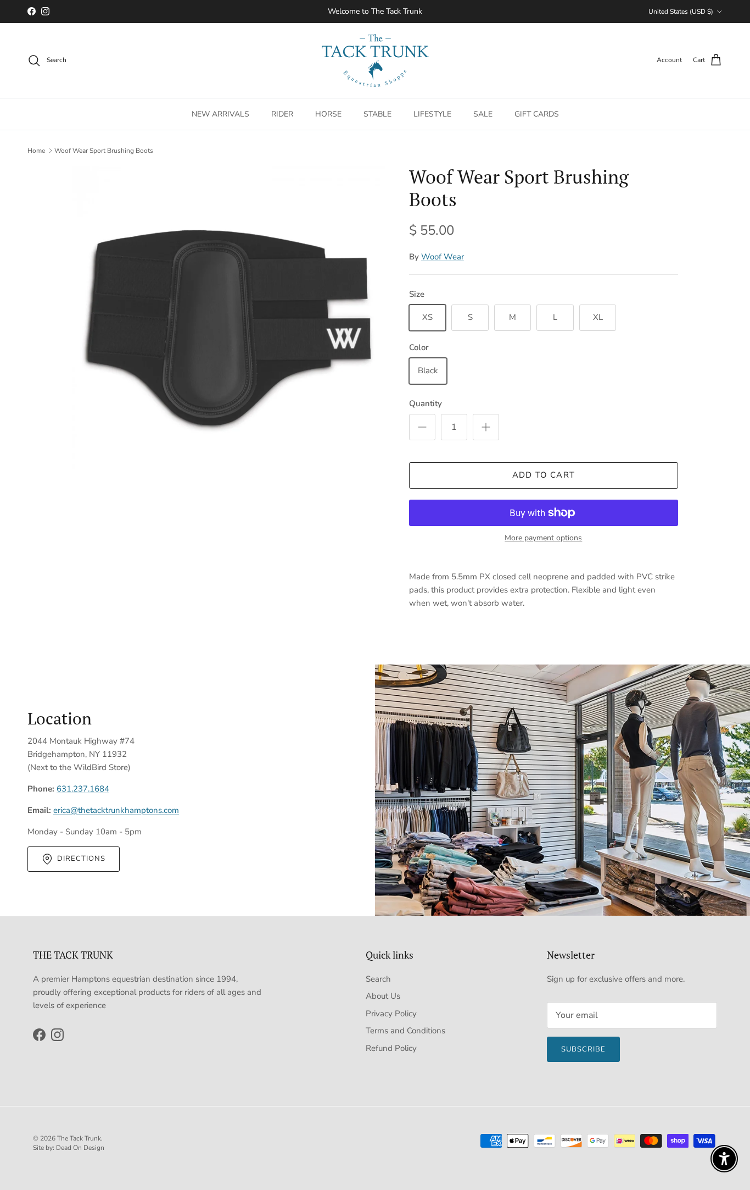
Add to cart (543, 474)
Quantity (425, 403)
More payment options (543, 538)
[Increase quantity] (486, 427)
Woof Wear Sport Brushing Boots (103, 150)
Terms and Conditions (405, 1030)
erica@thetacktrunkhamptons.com (116, 810)
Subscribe (583, 1049)
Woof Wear (442, 256)
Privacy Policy (391, 1013)
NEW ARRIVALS (220, 113)
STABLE (377, 113)
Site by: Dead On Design (68, 1147)
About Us (383, 995)
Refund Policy (391, 1048)
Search (378, 978)
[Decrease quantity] (422, 427)
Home (36, 150)
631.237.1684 (83, 788)
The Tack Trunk (79, 1138)
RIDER (282, 113)
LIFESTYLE (432, 113)
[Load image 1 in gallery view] (228, 322)
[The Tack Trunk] (375, 60)
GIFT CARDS (536, 113)
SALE (482, 113)
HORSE (328, 113)
